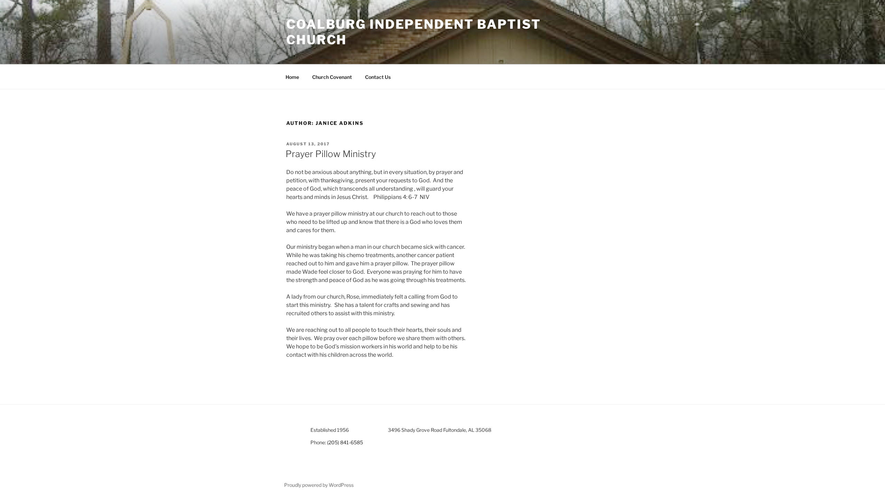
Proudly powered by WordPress (319, 485)
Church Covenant (332, 77)
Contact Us (378, 77)
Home (292, 77)
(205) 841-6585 (345, 442)
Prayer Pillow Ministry (331, 153)
